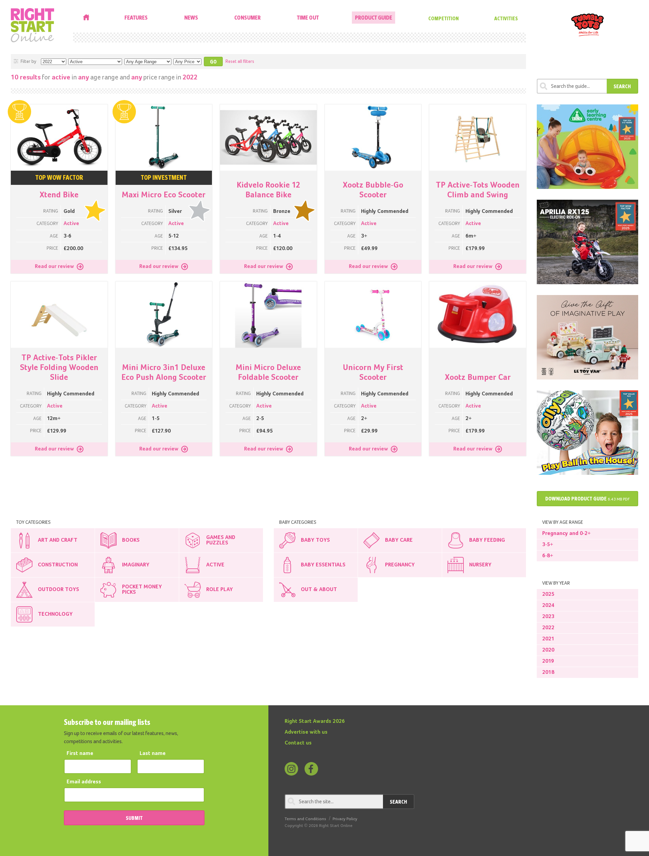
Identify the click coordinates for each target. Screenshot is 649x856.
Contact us (298, 743)
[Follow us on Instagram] (291, 769)
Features (136, 17)
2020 (548, 650)
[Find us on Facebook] (311, 769)
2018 (548, 672)
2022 (548, 628)
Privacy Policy (345, 819)
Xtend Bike (59, 195)
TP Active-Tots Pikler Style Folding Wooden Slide (59, 368)
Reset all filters (239, 61)
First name (80, 753)
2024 (548, 605)
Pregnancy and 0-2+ (566, 533)
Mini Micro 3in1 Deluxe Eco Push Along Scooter (163, 373)
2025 (548, 594)
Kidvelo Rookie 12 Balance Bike (268, 190)
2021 (548, 639)
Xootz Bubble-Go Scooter (373, 190)
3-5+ (547, 544)
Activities (506, 18)
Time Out (308, 17)
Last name (153, 753)
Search (622, 86)
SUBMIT (134, 818)
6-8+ (547, 556)
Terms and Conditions (305, 819)
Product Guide (373, 17)
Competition (443, 18)
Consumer (247, 17)
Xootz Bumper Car (478, 377)
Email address (84, 782)
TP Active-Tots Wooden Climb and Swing (478, 190)
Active (71, 223)
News (191, 17)
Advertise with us (306, 732)
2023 (548, 616)
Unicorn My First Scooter (373, 373)
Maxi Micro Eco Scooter (164, 195)
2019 (548, 661)
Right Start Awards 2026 (315, 721)
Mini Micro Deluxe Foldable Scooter (268, 373)
